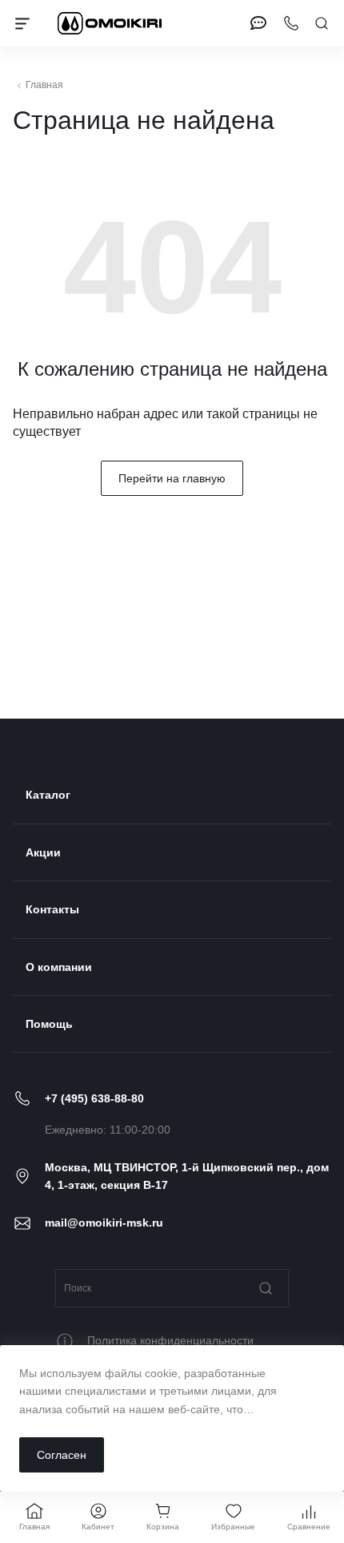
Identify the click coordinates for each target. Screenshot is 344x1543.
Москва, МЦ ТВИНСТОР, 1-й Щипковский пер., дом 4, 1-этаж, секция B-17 (187, 1176)
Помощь (49, 1023)
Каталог (48, 794)
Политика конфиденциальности (170, 1340)
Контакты (52, 909)
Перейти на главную (172, 478)
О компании (59, 967)
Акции (43, 852)
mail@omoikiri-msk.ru (104, 1222)
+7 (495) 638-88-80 (94, 1098)
